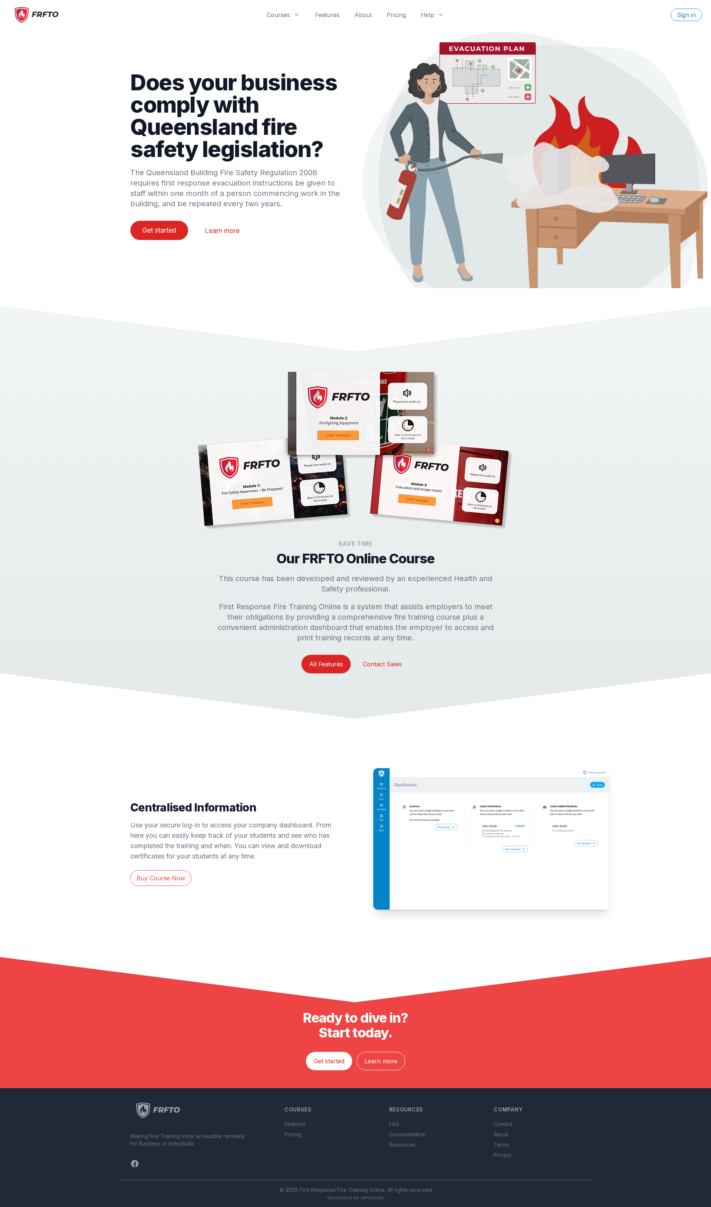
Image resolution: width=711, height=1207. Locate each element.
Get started (159, 230)
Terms (501, 1144)
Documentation (407, 1134)
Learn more (222, 230)
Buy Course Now (161, 878)
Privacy (503, 1155)
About (363, 15)
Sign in (686, 15)
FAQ (394, 1124)
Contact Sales (382, 664)
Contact (503, 1124)
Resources (402, 1144)
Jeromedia (372, 1197)
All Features (326, 664)
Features (327, 15)
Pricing (396, 15)
